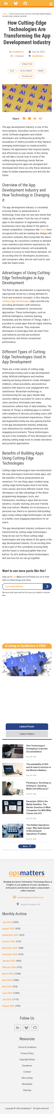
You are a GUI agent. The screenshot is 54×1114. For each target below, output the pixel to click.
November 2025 (9, 948)
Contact (27, 1072)
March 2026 (8, 974)
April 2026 (7, 980)
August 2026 (8, 1006)
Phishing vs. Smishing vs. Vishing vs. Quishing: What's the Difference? (39, 786)
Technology (27, 76)
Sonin (43, 229)
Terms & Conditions (27, 1047)
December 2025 (9, 954)
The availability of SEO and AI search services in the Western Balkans (38, 767)
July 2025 (6, 922)
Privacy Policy (27, 1053)
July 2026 (6, 999)
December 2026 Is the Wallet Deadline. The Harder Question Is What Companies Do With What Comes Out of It (38, 807)
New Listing (27, 1078)
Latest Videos (27, 733)
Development (26, 71)
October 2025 (8, 941)
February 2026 (9, 967)
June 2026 (7, 993)
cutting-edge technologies (16, 301)
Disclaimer (27, 1065)
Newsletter (27, 1084)
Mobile (41, 71)
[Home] (26, 873)
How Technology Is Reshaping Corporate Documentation (37, 748)
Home (4, 14)
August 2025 (8, 928)
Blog (12, 71)
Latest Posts (27, 726)
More (25, 846)
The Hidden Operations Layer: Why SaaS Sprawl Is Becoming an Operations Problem (38, 829)
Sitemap (27, 1090)
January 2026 (8, 961)
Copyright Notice (27, 1059)
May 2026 (7, 986)
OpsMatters (18, 51)
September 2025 (10, 935)
